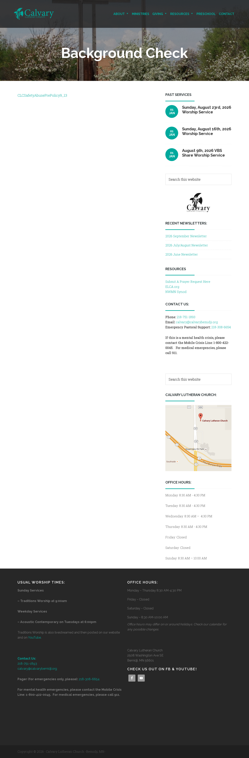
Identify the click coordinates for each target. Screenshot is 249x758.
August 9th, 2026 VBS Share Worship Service (203, 153)
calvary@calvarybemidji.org (197, 322)
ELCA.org (172, 287)
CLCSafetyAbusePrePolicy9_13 (42, 95)
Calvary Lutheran (48, 14)
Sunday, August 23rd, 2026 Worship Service (206, 109)
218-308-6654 (221, 327)
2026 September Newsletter (186, 236)
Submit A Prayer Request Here (187, 282)
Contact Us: (27, 658)
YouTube (34, 637)
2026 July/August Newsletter (186, 245)
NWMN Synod (176, 292)
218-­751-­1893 (186, 317)
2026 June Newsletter (181, 254)
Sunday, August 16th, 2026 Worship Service (206, 131)
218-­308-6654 (89, 679)
